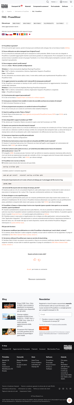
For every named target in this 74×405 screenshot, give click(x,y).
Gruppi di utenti (22, 364)
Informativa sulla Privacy (50, 333)
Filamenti (34, 349)
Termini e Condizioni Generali (10, 386)
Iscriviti (44, 328)
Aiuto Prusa (35, 360)
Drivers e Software (49, 368)
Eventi (19, 367)
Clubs (4, 364)
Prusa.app (49, 362)
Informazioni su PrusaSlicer (22, 11)
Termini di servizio (63, 333)
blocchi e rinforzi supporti (36, 97)
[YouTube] (70, 388)
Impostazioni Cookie (25, 391)
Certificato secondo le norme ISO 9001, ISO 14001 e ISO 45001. (66, 375)
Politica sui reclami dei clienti (41, 388)
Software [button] (65, 6)
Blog (62, 362)
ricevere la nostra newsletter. (59, 324)
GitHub (67, 48)
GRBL (12, 153)
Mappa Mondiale (22, 360)
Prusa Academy (36, 362)
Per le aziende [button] (55, 6)
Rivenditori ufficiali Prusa (65, 365)
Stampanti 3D (6, 349)
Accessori (42, 349)
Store (4, 362)
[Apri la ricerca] (47, 1)
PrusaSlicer (49, 360)
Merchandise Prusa (53, 349)
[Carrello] (71, 1)
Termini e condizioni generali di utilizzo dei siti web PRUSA (38, 386)
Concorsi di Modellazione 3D (7, 368)
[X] (66, 388)
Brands (4, 371)
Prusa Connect (51, 364)
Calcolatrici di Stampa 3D (35, 365)
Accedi (29, 269)
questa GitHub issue (17, 222)
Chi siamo (64, 360)
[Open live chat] (69, 400)
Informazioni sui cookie (24, 388)
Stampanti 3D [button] (17, 6)
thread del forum (17, 214)
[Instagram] (63, 388)
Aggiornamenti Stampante (21, 349)
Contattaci (64, 368)
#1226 (61, 114)
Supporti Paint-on (21, 97)
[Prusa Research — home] (4, 6)
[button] (3, 34)
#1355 (13, 145)
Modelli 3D (5, 360)
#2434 (46, 202)
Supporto (9, 11)
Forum (19, 362)
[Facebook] (59, 388)
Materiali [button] (28, 6)
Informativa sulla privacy (9, 388)
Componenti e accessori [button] (40, 6)
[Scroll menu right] (72, 6)
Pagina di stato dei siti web (10, 391)
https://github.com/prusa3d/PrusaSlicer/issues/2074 (38, 114)
